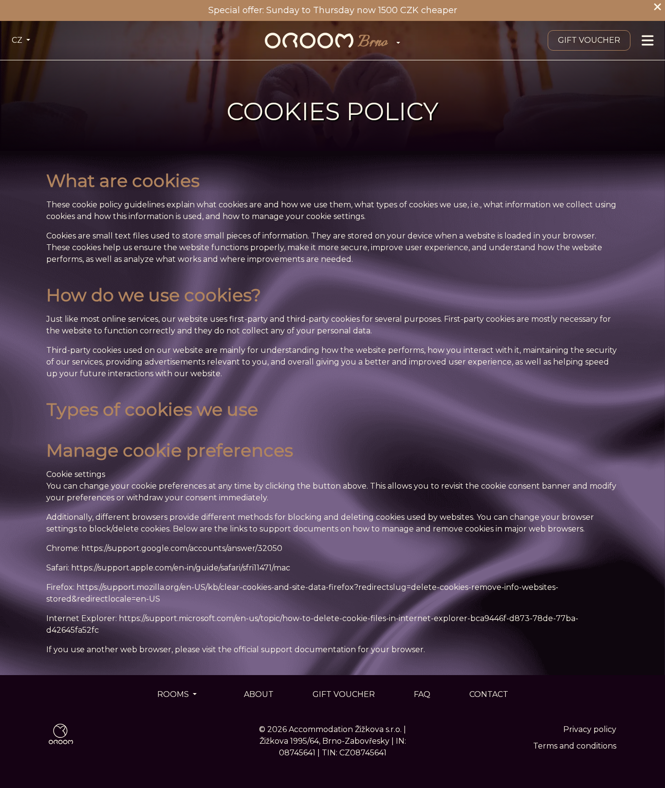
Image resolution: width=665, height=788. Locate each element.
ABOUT (259, 694)
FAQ (422, 694)
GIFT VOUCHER (589, 40)
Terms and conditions (574, 746)
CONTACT (488, 694)
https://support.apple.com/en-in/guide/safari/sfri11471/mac (180, 567)
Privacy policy (589, 729)
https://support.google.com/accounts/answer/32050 (181, 548)
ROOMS (174, 694)
